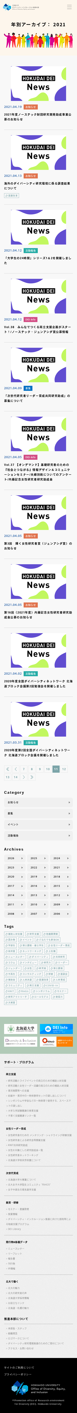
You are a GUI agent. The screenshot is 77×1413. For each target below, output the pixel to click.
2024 (57, 858)
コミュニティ (15, 985)
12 (64, 769)
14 (16, 777)
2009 (57, 904)
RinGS (25, 991)
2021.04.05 (13, 456)
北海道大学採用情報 (18, 1298)
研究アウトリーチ (17, 997)
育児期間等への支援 (18, 1091)
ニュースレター (16, 957)
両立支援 (34, 985)
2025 (34, 858)
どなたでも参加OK (49, 940)
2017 (11, 886)
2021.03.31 (13, 742)
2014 (11, 895)
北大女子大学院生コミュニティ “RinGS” (29, 1184)
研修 (51, 974)
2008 (11, 914)
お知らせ (30, 107)
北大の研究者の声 (17, 1293)
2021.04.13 (13, 175)
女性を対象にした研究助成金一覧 (25, 1150)
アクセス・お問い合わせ (21, 1348)
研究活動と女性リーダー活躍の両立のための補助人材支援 (38, 1086)
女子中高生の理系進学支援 (22, 1189)
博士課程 (58, 968)
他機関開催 (52, 934)
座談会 (64, 974)
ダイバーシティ (40, 957)
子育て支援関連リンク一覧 (22, 1116)
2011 (11, 904)
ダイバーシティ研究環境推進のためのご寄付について (36, 1343)
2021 (57, 867)
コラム (11, 962)
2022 (34, 867)
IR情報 (11, 1268)
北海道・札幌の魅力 (18, 1308)
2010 (34, 904)
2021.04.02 (13, 673)
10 (48, 769)
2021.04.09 (13, 388)
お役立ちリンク (16, 1303)
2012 (57, 895)
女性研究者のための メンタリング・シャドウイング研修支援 (40, 1135)
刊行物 (11, 1263)
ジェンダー (14, 968)
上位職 (52, 951)
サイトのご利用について (19, 1367)
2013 (34, 895)
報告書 (11, 1258)
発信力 (59, 997)
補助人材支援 (15, 934)
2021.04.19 (13, 106)
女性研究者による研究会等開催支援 (26, 1140)
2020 (11, 876)
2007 (34, 914)
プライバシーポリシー (18, 1374)
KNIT (11, 991)
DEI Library (14, 1229)
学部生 (11, 945)
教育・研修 (12, 1202)
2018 (57, 876)
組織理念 (12, 1333)
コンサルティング (32, 974)
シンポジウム (43, 991)
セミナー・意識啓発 (18, 1209)
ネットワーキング (32, 951)
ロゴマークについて (18, 1338)
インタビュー (30, 962)
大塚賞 (11, 1002)
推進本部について (16, 1318)
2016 (34, 886)
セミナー (62, 991)
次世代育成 (12, 1173)
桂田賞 (11, 951)
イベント (13, 824)
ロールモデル (41, 997)
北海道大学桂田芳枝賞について (24, 1160)
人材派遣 (27, 980)
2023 (11, 867)
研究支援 (34, 934)
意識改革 (13, 196)
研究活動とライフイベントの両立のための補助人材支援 (37, 1081)
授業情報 (12, 1214)
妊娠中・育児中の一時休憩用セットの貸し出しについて (37, 1096)
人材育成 (60, 980)
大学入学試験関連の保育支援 (23, 1111)
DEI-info (30, 319)
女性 (29, 968)
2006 (57, 914)
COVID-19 (52, 985)
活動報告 (30, 250)
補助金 (11, 980)
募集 (28, 388)
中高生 (11, 974)
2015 (57, 886)
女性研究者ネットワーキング (23, 1155)
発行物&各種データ (17, 1242)
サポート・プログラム (19, 1062)
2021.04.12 (13, 250)
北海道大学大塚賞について (22, 1179)
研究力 (47, 962)
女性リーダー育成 (60, 945)
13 (7, 777)
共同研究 (60, 957)
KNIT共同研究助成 (18, 1145)
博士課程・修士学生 (33, 945)
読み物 (11, 940)
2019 (34, 876)
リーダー (63, 962)
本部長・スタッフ (17, 1328)
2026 (11, 858)
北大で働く (12, 1281)
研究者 (42, 968)
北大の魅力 (14, 1288)
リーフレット (15, 1253)
